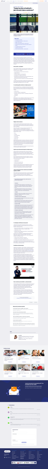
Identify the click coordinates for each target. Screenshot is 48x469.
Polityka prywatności (39, 454)
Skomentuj (36, 302)
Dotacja (38, 458)
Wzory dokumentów (31, 454)
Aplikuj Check (38, 455)
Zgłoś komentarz (38, 409)
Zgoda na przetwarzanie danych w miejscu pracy (22, 43)
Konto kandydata (14, 455)
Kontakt (38, 453)
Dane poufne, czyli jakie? (18, 39)
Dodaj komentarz (24, 442)
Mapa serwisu (38, 459)
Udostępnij (31, 302)
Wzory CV (30, 453)
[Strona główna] (3, 1)
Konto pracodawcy (22, 454)
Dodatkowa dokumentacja (19, 47)
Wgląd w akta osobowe (18, 42)
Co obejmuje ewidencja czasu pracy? (20, 46)
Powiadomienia (14, 458)
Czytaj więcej (10, 376)
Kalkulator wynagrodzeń (32, 455)
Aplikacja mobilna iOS (31, 458)
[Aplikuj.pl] (7, 451)
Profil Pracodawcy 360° (23, 453)
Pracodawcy (13, 453)
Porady (13, 454)
